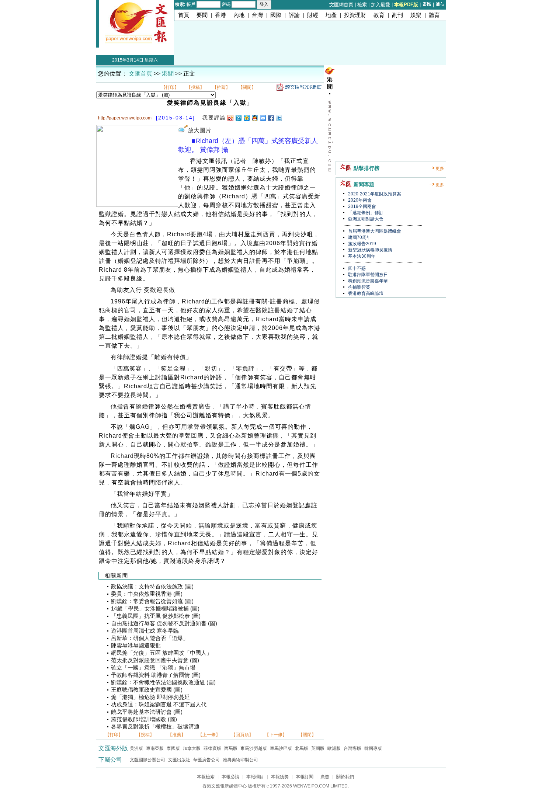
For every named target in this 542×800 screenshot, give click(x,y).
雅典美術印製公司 (240, 759)
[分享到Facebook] (271, 117)
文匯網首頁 (341, 4)
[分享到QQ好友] (254, 117)
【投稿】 (195, 87)
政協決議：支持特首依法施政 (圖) (152, 586)
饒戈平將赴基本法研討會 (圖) (147, 712)
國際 (275, 15)
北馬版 (301, 748)
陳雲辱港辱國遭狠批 (136, 645)
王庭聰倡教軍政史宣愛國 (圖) (147, 690)
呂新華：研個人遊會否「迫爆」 (149, 638)
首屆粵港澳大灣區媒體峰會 (374, 231)
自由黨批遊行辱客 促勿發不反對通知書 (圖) (164, 623)
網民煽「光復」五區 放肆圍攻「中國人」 (161, 653)
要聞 (202, 15)
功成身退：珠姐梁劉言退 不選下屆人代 (158, 704)
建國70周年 (359, 237)
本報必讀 (230, 776)
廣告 (324, 776)
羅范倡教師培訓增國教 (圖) (144, 719)
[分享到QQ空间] (246, 117)
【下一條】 (276, 734)
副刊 (397, 15)
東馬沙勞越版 (253, 748)
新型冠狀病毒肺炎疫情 (369, 250)
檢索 (362, 4)
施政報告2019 (361, 243)
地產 (331, 15)
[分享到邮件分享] (262, 117)
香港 (220, 15)
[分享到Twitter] (279, 117)
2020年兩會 (359, 200)
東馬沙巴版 (281, 748)
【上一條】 (209, 734)
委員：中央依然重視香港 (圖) (147, 594)
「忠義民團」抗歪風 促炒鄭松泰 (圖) (156, 616)
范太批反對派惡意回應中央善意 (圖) (155, 660)
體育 (434, 15)
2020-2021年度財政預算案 (374, 193)
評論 (294, 15)
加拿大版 (192, 748)
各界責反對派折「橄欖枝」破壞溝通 (155, 727)
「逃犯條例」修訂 (365, 212)
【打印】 (170, 87)
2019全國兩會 (361, 206)
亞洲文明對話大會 (365, 219)
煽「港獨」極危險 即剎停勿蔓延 (150, 697)
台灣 (257, 15)
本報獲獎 (280, 776)
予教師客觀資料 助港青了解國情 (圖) (156, 675)
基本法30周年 (361, 256)
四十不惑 (356, 268)
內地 (238, 15)
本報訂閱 (304, 776)
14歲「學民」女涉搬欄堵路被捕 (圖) (155, 609)
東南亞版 (155, 748)
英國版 (317, 748)
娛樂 (415, 15)
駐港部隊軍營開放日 (367, 274)
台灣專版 (352, 748)
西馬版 (230, 748)
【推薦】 (221, 87)
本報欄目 (255, 776)
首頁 (183, 15)
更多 (439, 168)
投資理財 (355, 15)
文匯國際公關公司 (147, 759)
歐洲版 (334, 748)
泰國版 (173, 748)
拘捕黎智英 (358, 287)
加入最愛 (380, 4)
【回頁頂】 (242, 734)
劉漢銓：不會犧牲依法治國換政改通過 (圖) (163, 682)
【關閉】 (247, 87)
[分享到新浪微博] (230, 117)
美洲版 (136, 748)
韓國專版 (373, 748)
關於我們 (345, 776)
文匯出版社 (179, 759)
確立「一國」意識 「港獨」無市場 (153, 668)
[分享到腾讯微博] (238, 117)
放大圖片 (199, 130)
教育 (379, 15)
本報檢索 (206, 776)
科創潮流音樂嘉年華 (367, 281)
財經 (312, 15)
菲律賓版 (212, 748)
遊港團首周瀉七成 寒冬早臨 (145, 631)
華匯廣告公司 (206, 759)
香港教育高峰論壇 (365, 293)
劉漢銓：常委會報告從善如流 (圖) (152, 601)
